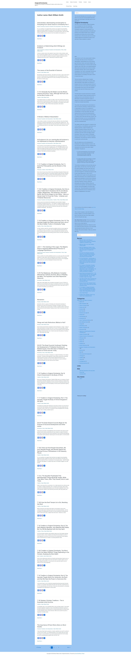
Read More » (39, 38)
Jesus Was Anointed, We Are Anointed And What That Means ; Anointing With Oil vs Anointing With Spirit (88, 280)
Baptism (81, 301)
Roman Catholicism (83, 345)
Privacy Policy (69, 6)
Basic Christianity (83, 303)
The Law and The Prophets (85, 353)
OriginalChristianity (41, 3)
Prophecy (81, 343)
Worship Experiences (84, 363)
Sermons (39, 72)
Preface (81, 341)
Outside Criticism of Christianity (86, 336)
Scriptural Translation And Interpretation (53, 26)
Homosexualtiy (82, 316)
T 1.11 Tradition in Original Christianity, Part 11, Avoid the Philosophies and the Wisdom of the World (51, 165)
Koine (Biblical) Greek (84, 322)
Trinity (62, 49)
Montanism (40, 299)
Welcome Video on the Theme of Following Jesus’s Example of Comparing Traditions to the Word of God (87, 241)
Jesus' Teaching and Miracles (85, 320)
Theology (81, 355)
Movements (39, 280)
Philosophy (39, 169)
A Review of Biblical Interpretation (47, 117)
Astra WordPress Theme (79, 653)
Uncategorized (82, 361)
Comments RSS (83, 373)
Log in (81, 378)
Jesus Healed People (84, 292)
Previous (38, 647)
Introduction (82, 318)
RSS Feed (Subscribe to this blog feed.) (87, 370)
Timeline (80, 2)
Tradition (39, 97)
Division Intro (82, 307)
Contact (85, 2)
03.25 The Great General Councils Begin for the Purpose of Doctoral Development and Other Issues (52, 424)
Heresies (39, 301)
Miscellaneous (82, 325)
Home (67, 2)
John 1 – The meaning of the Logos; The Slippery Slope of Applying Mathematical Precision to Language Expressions (52, 248)
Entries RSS (82, 372)
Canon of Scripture (41, 49)
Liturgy (81, 323)
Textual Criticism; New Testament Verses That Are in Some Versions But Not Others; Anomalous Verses (88, 284)
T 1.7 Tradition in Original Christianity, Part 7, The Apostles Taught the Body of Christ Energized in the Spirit (52, 399)
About (89, 2)
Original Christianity (83, 334)
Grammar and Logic (41, 252)
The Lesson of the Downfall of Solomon (49, 70)
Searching (75, 6)
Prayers (81, 339)
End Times (82, 310)
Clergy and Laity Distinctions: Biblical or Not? (51, 322)
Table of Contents (73, 2)
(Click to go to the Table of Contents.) (84, 300)
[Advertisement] (85, 48)
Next (68, 647)
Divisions (39, 324)
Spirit (38, 556)
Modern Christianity (41, 26)
